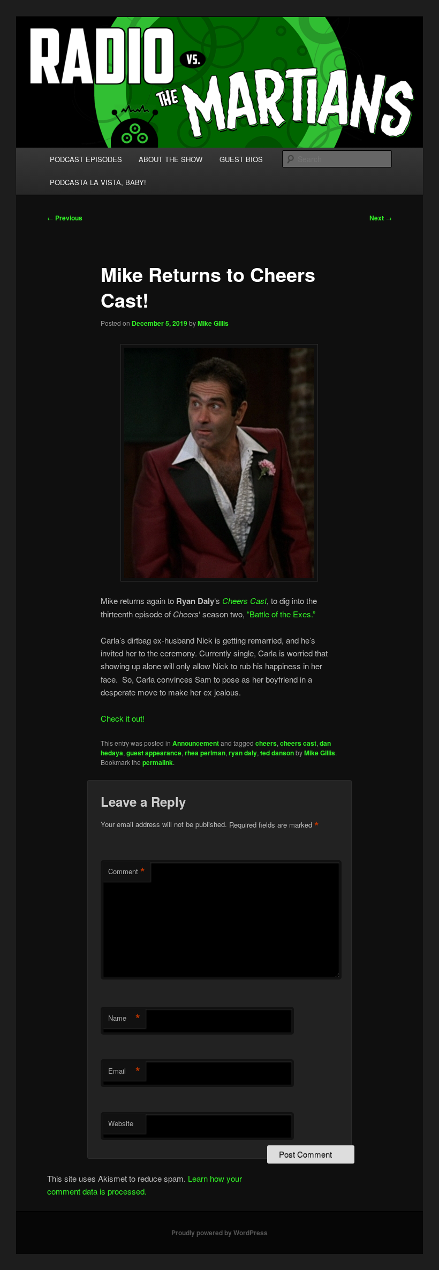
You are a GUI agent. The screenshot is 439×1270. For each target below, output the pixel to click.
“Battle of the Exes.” (280, 613)
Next (380, 218)
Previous (64, 218)
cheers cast (298, 743)
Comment (126, 871)
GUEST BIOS (241, 159)
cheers (266, 743)
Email (124, 1071)
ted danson (277, 753)
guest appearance (153, 753)
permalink (157, 762)
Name (124, 1018)
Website (120, 1123)
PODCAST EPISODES (86, 159)
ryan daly (243, 753)
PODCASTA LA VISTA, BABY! (98, 182)
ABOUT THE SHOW (170, 159)
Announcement (195, 743)
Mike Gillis (213, 323)
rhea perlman (205, 753)
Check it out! (123, 718)
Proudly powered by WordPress (219, 1232)
